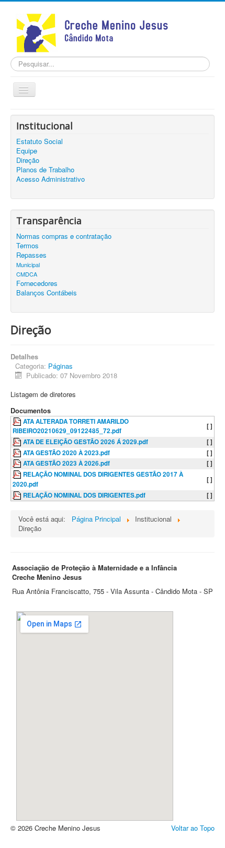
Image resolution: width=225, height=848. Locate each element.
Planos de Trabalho (45, 169)
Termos (27, 245)
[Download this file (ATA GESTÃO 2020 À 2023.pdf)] (18, 452)
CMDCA (26, 274)
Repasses (31, 255)
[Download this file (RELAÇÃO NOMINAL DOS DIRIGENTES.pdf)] (18, 495)
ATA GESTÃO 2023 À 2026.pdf (66, 463)
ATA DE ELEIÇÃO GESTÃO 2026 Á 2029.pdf (85, 441)
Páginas (60, 366)
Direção (27, 160)
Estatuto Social (39, 141)
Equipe (26, 151)
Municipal (28, 264)
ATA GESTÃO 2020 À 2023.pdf (66, 452)
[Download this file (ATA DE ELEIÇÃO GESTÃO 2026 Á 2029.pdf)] (18, 441)
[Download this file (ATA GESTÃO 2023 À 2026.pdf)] (18, 463)
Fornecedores (37, 283)
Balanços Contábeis (46, 293)
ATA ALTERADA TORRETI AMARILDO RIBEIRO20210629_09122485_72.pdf (71, 426)
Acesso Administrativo (50, 179)
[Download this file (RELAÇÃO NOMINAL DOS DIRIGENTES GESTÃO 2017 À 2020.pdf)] (18, 474)
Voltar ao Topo (193, 828)
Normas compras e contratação (63, 236)
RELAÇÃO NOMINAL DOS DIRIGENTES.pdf (84, 495)
